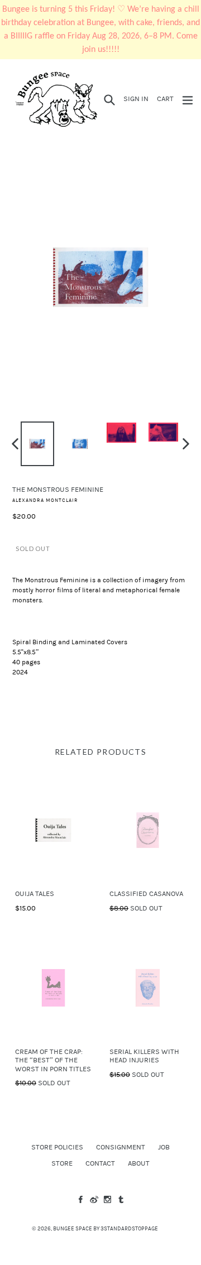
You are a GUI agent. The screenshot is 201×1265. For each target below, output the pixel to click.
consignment (120, 1147)
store (62, 1163)
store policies (57, 1147)
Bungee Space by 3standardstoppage (105, 1228)
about (139, 1163)
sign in (137, 98)
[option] (38, 443)
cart (167, 98)
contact (100, 1163)
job (164, 1147)
